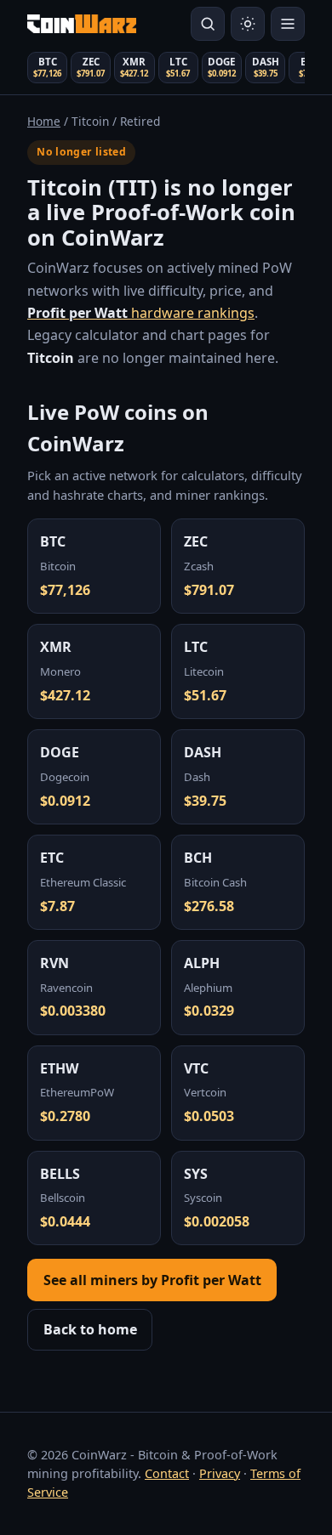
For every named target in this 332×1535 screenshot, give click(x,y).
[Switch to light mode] (248, 24)
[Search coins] (208, 24)
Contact (167, 1473)
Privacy (219, 1473)
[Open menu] (288, 24)
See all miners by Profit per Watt (152, 1280)
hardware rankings (141, 312)
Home (43, 121)
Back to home (90, 1329)
